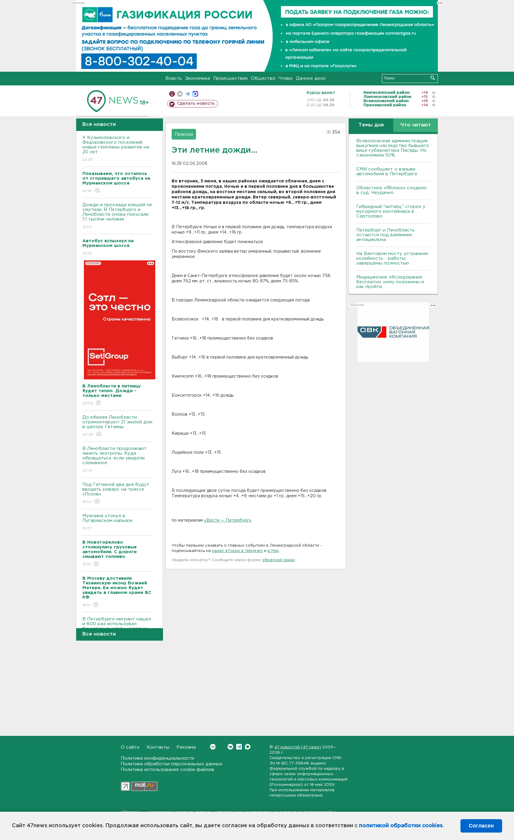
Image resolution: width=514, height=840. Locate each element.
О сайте (130, 747)
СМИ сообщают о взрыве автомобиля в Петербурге (386, 171)
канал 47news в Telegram (237, 551)
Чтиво (286, 78)
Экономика (197, 78)
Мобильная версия (172, 94)
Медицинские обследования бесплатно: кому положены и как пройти (390, 282)
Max (247, 747)
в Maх (273, 551)
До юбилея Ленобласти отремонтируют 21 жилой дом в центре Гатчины (117, 425)
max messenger (195, 94)
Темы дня (371, 125)
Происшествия (230, 78)
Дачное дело (311, 78)
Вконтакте (230, 747)
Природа (184, 134)
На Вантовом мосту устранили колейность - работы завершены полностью (392, 258)
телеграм (187, 94)
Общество (263, 78)
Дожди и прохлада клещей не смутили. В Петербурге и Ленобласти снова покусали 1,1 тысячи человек (117, 216)
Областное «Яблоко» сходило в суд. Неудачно (391, 190)
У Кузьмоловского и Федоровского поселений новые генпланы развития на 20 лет (115, 148)
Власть (173, 78)
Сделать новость (196, 103)
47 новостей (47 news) (297, 747)
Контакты (158, 747)
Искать (432, 78)
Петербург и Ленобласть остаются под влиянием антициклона (385, 235)
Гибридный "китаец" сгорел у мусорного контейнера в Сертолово (390, 211)
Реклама (186, 747)
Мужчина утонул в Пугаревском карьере (108, 522)
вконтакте (180, 94)
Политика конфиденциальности (157, 758)
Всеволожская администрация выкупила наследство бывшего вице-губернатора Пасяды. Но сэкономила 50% (392, 148)
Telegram (239, 747)
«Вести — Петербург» (227, 520)
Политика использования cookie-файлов (167, 770)
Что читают (415, 125)
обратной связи (278, 560)
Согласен (481, 826)
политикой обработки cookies (401, 825)
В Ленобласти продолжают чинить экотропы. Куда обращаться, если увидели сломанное (114, 459)
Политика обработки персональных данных (171, 764)
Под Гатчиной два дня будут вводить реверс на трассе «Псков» (115, 493)
